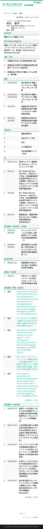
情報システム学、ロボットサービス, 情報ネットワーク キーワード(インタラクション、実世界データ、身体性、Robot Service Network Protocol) (21, 49)
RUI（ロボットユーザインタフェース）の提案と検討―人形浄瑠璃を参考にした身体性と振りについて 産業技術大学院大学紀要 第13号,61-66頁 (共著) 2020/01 (27, 362)
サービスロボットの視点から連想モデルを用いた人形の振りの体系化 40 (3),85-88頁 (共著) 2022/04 (27, 322)
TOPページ (7, 13)
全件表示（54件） (32, 497)
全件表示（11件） (32, 400)
